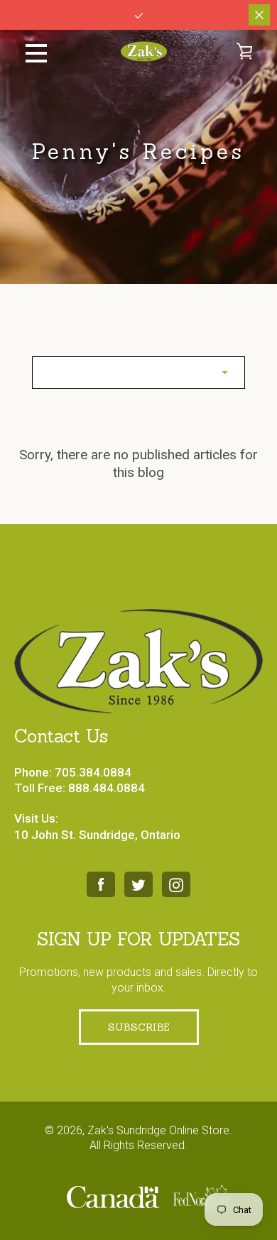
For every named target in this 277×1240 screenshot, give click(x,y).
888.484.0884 (106, 788)
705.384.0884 (93, 772)
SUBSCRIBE (139, 1027)
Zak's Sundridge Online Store (158, 1130)
